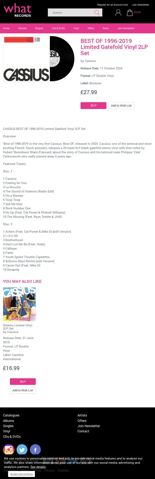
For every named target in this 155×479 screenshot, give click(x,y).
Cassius (90, 61)
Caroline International (13, 357)
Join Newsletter (140, 4)
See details (38, 467)
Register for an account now (112, 4)
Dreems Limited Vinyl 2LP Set (17, 327)
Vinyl (76, 28)
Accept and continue (21, 474)
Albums (22, 28)
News (106, 28)
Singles (39, 28)
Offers (91, 28)
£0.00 (137, 12)
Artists (82, 415)
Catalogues (11, 415)
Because (95, 83)
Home (6, 28)
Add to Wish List (121, 105)
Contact (83, 431)
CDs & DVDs (58, 28)
